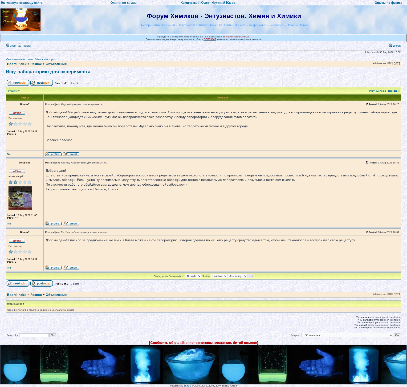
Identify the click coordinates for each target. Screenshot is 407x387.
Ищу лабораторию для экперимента (48, 71)
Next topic (394, 91)
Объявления (56, 64)
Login (12, 45)
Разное (36, 64)
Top (9, 154)
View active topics (45, 59)
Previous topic (377, 91)
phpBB (187, 385)
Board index (17, 64)
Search (396, 45)
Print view (14, 91)
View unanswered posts (19, 59)
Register (26, 45)
